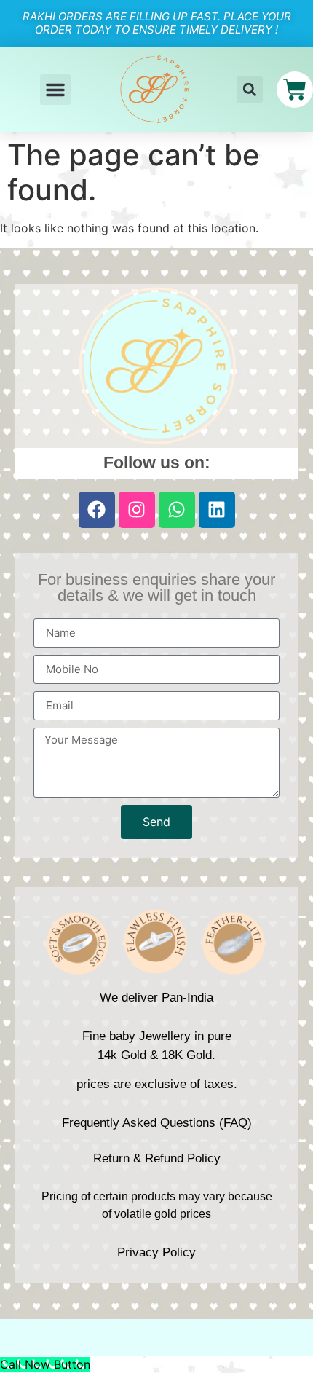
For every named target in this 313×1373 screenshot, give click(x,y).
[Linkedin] (217, 510)
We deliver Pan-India (156, 997)
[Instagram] (137, 510)
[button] (55, 89)
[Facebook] (97, 510)
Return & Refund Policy (157, 1158)
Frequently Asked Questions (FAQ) (157, 1123)
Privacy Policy (156, 1252)
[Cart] (295, 89)
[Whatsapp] (177, 510)
